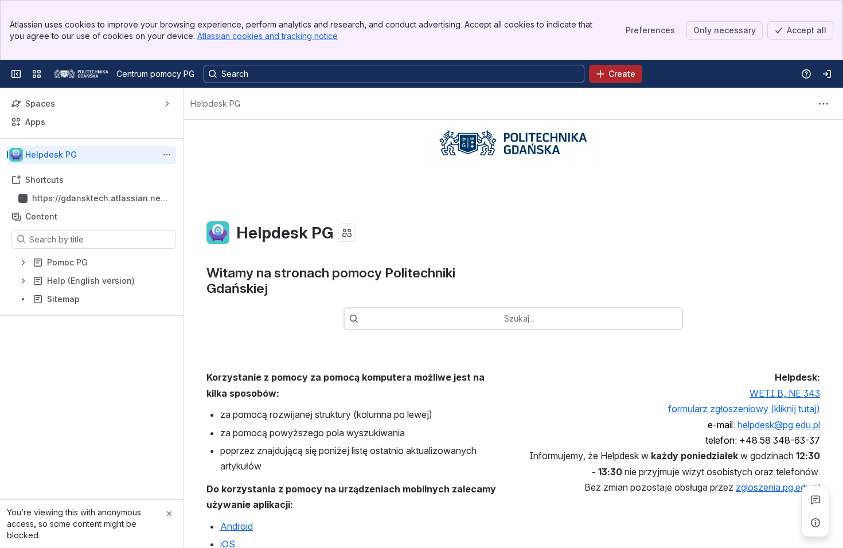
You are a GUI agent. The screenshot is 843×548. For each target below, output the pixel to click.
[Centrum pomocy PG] (81, 74)
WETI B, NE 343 (785, 393)
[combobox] (364, 319)
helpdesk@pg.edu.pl (778, 424)
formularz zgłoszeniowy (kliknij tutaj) (744, 408)
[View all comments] (815, 500)
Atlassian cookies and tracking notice (267, 36)
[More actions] (167, 155)
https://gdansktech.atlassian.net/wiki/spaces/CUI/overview (99, 198)
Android (236, 526)
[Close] (169, 513)
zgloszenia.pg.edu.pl (778, 487)
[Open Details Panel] (815, 523)
